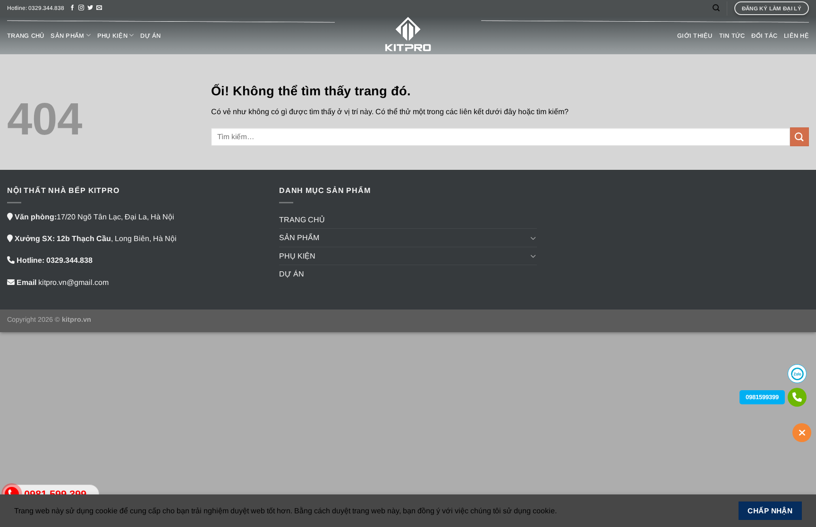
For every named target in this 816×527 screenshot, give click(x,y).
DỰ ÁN (150, 35)
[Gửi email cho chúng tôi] (99, 8)
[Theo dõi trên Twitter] (90, 8)
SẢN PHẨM (67, 35)
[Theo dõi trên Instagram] (81, 8)
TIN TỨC (732, 35)
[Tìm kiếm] (716, 8)
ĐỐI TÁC (764, 35)
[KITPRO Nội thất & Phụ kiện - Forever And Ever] (408, 35)
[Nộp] (799, 136)
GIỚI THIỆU (695, 35)
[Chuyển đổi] (533, 237)
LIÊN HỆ (796, 35)
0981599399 (762, 397)
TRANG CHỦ (25, 35)
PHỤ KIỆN (112, 35)
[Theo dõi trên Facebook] (72, 8)
